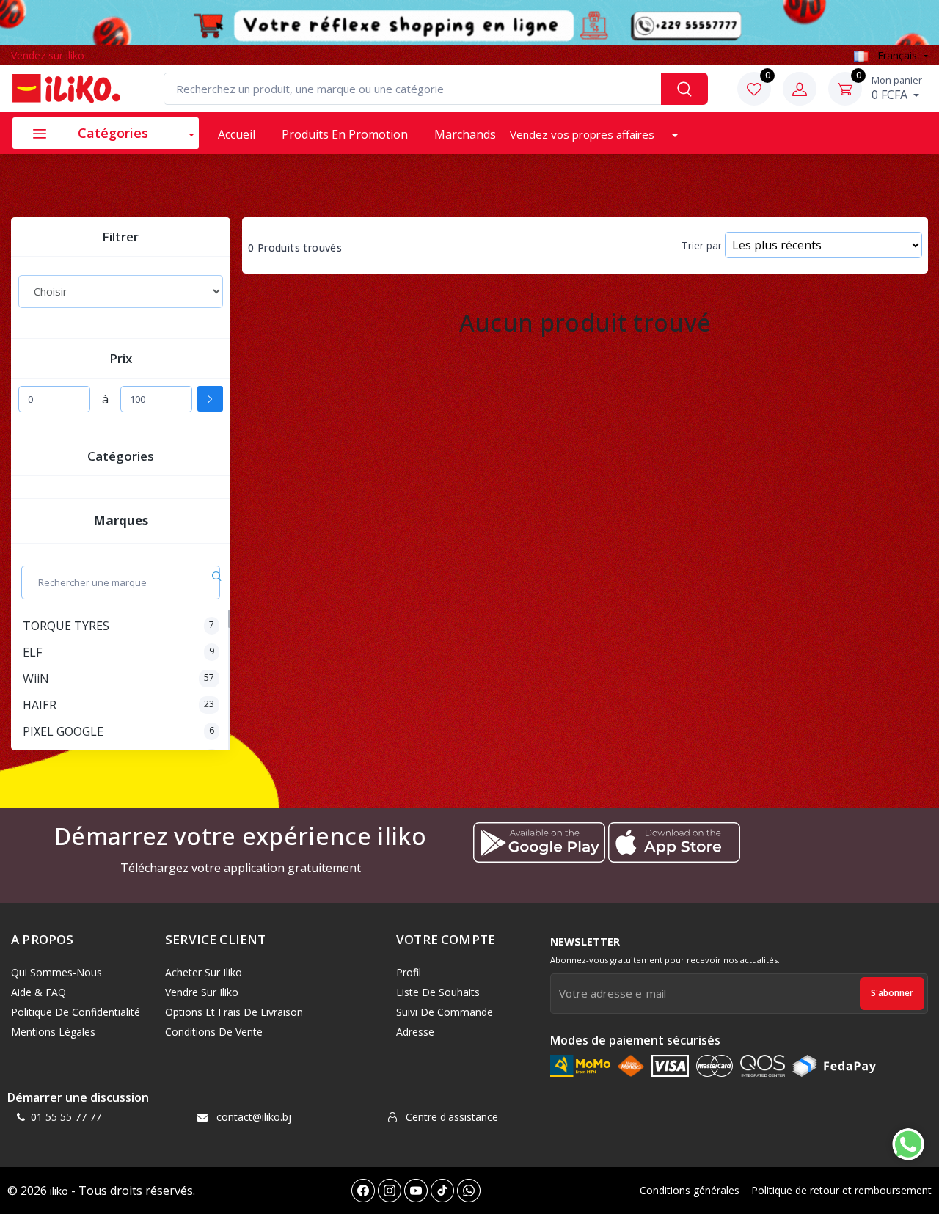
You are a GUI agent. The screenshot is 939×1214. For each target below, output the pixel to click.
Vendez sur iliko (47, 55)
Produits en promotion (345, 134)
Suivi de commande (444, 1012)
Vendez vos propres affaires (583, 134)
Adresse (415, 1032)
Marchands (465, 134)
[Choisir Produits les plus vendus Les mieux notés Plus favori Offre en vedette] (120, 291)
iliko (59, 1191)
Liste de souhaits (438, 992)
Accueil (236, 134)
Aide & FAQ (38, 992)
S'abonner (892, 993)
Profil (408, 972)
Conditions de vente (214, 1032)
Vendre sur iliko (201, 992)
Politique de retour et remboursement (841, 1190)
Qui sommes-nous (56, 972)
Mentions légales (53, 1032)
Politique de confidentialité (75, 1012)
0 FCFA (897, 88)
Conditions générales (689, 1190)
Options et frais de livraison (234, 1012)
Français (897, 55)
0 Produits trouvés (295, 248)
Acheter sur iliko (203, 972)
